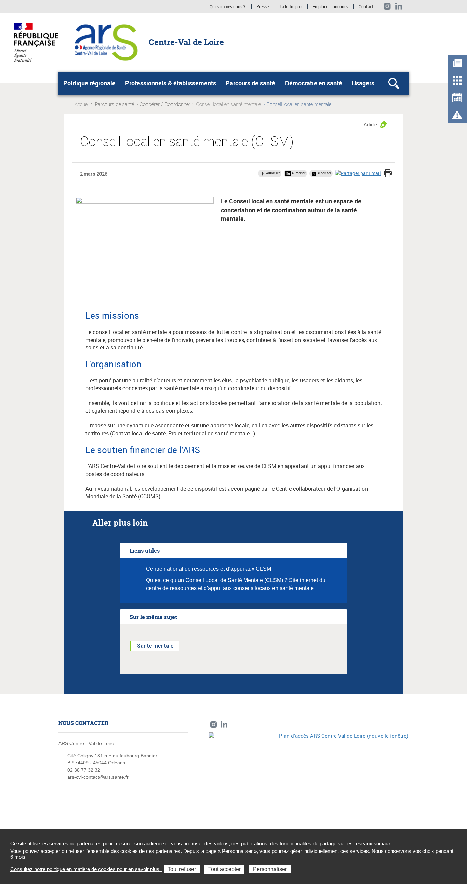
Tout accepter (224, 869)
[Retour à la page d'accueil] (106, 41)
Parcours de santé (250, 83)
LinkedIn (398, 6)
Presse (262, 7)
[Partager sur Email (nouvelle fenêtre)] (358, 173)
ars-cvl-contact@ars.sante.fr (98, 777)
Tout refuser (182, 869)
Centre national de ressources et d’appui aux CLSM (208, 569)
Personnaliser (270, 869)
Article (370, 124)
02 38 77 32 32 (83, 770)
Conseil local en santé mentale (228, 104)
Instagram (387, 6)
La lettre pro (291, 7)
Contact (366, 7)
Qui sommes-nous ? (227, 7)
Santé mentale (155, 646)
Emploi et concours (330, 7)
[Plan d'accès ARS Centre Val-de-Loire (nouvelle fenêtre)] (309, 779)
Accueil (82, 104)
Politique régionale (89, 83)
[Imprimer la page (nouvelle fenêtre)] (388, 174)
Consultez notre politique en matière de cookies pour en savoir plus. (86, 869)
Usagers (363, 83)
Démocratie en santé (313, 83)
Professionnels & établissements (170, 83)
